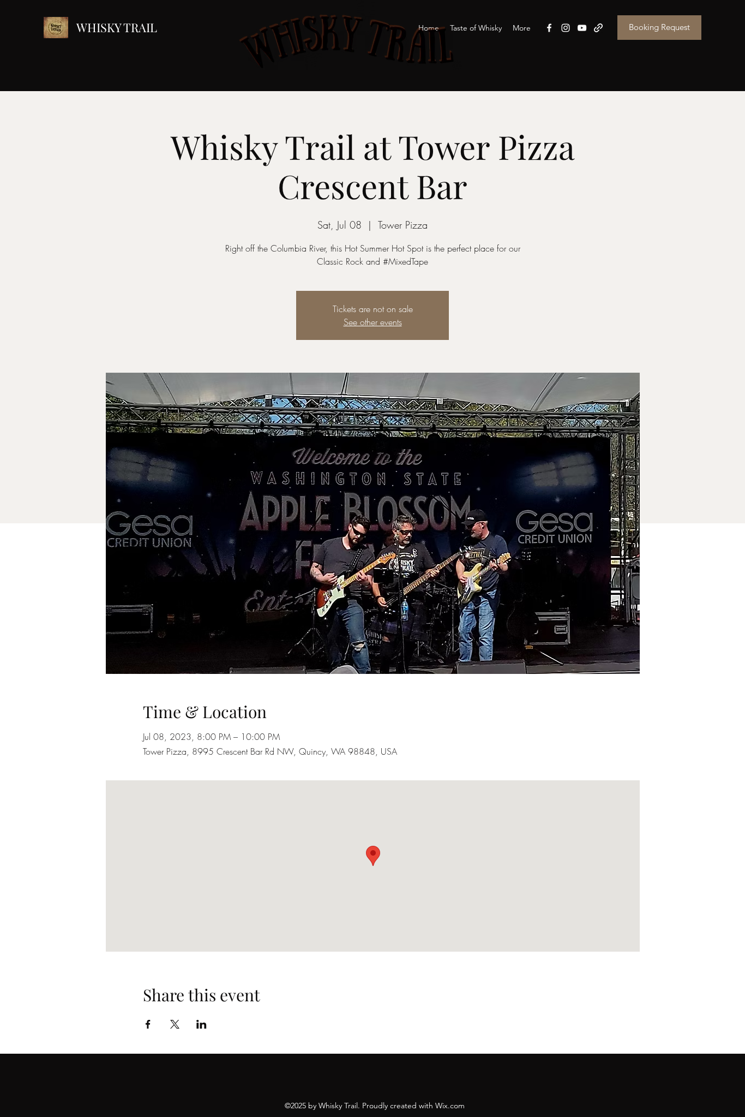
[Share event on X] (175, 1024)
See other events (373, 322)
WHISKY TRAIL (116, 27)
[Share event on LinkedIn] (201, 1024)
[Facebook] (549, 27)
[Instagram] (565, 27)
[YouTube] (581, 27)
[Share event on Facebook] (148, 1024)
